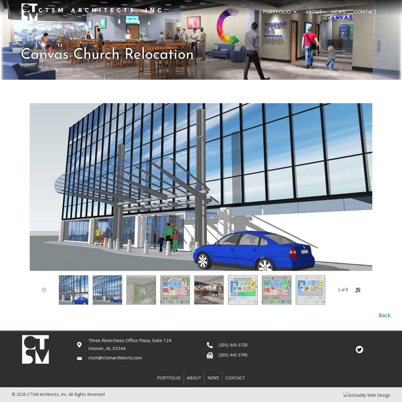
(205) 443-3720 (233, 345)
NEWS (213, 378)
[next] (387, 195)
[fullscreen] (358, 290)
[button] (384, 315)
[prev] (14, 195)
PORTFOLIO (169, 378)
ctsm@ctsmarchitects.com (115, 358)
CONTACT (235, 378)
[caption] (44, 290)
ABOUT (194, 378)
